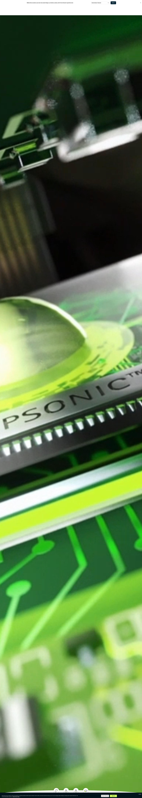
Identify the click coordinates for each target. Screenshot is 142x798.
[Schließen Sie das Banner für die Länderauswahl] (140, 2)
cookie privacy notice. (15, 796)
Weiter (113, 2)
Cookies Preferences (105, 795)
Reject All (113, 795)
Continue (140, 794)
